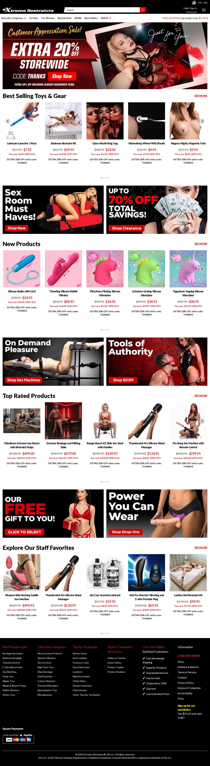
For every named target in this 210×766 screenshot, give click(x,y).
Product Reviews (116, 671)
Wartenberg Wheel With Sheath (146, 143)
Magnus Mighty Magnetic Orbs (188, 143)
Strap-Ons (8, 676)
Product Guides (116, 667)
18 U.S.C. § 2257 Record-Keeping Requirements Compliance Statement (74, 757)
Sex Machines (10, 671)
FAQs (181, 661)
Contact (182, 677)
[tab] (101, 178)
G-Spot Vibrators (46, 681)
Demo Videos (114, 662)
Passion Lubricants (82, 685)
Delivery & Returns (188, 666)
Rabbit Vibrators (11, 690)
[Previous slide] (7, 121)
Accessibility (185, 693)
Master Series (80, 653)
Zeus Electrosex (81, 667)
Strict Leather (80, 658)
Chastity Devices (11, 662)
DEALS (104, 18)
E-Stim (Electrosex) (12, 667)
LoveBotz (77, 671)
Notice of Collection (189, 687)
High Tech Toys (46, 667)
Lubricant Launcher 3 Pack (21, 143)
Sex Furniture (44, 662)
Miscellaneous (45, 694)
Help (205, 2)
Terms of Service (187, 672)
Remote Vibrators (47, 658)
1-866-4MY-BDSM (189, 655)
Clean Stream (79, 690)
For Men (33, 18)
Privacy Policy (186, 682)
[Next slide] (202, 121)
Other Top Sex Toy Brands (86, 694)
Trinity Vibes (79, 681)
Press (181, 698)
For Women (48, 18)
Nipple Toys (9, 681)
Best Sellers (91, 18)
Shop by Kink (64, 18)
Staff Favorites (45, 676)
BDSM (78, 18)
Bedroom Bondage (12, 658)
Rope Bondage (45, 671)
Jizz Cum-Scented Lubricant (105, 595)
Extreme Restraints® (123, 757)
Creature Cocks (81, 662)
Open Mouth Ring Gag (105, 143)
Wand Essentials (81, 676)
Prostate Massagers (48, 685)
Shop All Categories (12, 18)
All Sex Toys (9, 694)
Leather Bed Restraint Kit (188, 595)
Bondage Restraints (13, 653)
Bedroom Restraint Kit (63, 143)
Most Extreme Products (50, 653)
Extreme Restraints (94, 754)
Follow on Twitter (117, 658)
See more (200, 95)
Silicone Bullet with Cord (21, 291)
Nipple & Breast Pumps (14, 685)
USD (195, 2)
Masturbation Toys (47, 690)
